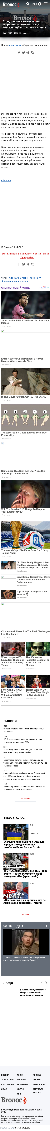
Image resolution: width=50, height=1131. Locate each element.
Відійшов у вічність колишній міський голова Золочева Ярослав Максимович (24, 788)
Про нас (37, 1075)
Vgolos (11, 4)
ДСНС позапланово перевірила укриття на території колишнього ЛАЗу (22, 740)
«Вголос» (6, 180)
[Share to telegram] (28, 53)
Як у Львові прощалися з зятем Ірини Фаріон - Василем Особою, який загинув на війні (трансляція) (25, 874)
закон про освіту (32, 278)
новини (24, 281)
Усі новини (25, 799)
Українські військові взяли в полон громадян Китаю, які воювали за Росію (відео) (24, 959)
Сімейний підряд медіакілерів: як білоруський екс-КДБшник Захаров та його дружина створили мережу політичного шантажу (24, 776)
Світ (19, 1094)
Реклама (37, 1080)
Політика (21, 1080)
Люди (4, 1089)
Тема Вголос (7, 1080)
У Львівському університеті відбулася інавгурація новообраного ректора (33, 993)
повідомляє (15, 45)
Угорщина (15, 278)
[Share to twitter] (23, 53)
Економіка (22, 1084)
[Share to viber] (32, 53)
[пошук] (27, 3)
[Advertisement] (25, 84)
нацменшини (10, 281)
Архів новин (39, 1084)
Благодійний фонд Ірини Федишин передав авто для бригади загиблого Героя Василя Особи (24, 844)
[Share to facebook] (19, 53)
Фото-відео (7, 1084)
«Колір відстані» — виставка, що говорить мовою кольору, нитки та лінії (22, 751)
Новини (5, 1075)
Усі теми (25, 914)
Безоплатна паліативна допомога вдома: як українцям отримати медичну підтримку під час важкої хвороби (25, 763)
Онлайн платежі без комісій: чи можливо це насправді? (23, 730)
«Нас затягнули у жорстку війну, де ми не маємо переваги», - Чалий (24, 901)
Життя (20, 1089)
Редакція (24, 33)
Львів (20, 1075)
